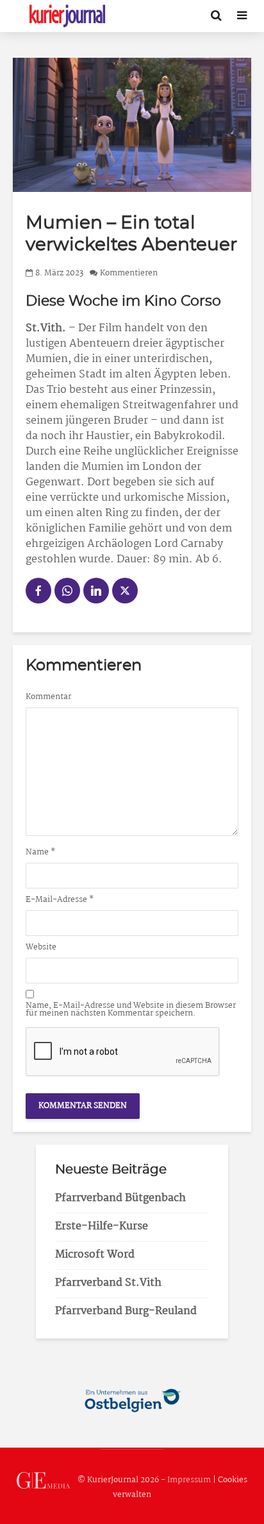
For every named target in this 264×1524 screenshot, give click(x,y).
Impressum (189, 1480)
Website (41, 947)
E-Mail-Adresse (60, 900)
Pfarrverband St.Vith (108, 1283)
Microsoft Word (95, 1254)
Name (41, 852)
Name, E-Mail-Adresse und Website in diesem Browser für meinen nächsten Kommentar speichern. (131, 1009)
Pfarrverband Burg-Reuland (126, 1311)
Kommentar (48, 697)
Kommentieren (129, 273)
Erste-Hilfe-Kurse (101, 1226)
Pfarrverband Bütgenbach (120, 1198)
